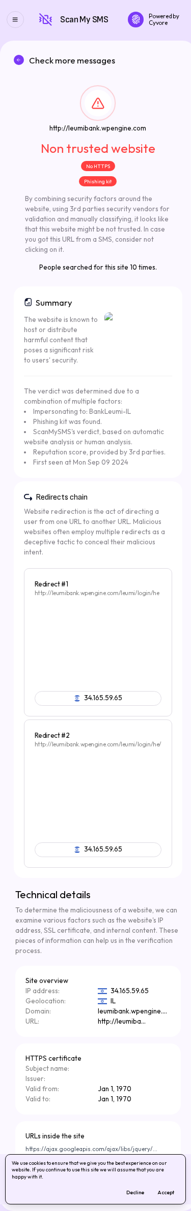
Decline (137, 1193)
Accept (168, 1193)
